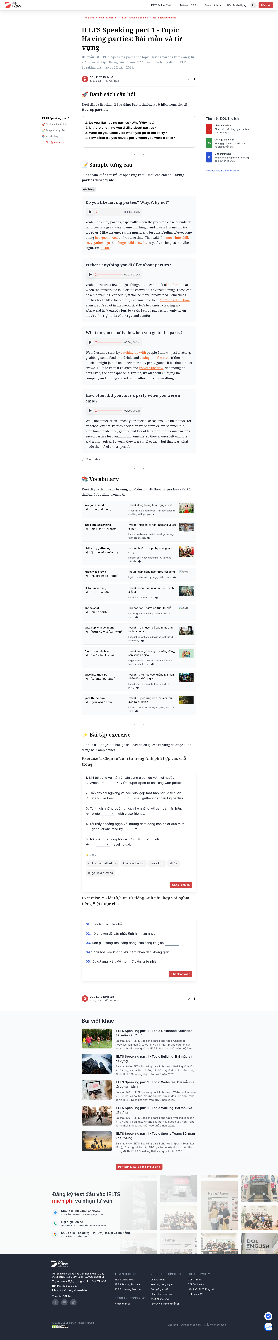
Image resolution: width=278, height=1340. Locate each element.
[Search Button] (253, 5)
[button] (59, 124)
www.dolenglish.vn (95, 1276)
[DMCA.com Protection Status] (60, 1326)
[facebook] (194, 79)
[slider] (96, 212)
